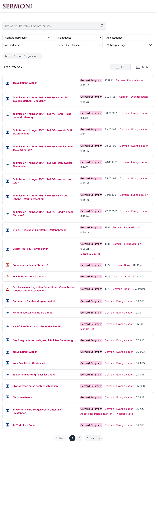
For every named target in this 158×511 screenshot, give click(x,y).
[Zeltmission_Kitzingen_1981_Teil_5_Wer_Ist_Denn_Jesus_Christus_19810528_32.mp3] (7, 148)
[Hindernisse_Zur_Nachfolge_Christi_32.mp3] (7, 312)
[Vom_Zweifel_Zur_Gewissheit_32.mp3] (7, 363)
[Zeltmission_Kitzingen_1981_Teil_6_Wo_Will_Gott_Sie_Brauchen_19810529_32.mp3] (7, 131)
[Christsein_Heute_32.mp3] (7, 397)
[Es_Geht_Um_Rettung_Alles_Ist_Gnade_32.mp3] (7, 374)
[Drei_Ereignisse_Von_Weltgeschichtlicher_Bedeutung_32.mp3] (7, 340)
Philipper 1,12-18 (124, 413)
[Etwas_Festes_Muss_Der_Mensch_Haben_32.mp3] (7, 385)
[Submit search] (102, 26)
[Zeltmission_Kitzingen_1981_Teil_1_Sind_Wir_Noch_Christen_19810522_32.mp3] (7, 213)
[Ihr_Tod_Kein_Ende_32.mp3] (7, 425)
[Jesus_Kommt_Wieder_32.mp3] (7, 351)
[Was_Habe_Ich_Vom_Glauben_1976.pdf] (7, 276)
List (123, 67)
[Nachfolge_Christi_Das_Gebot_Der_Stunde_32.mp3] (7, 326)
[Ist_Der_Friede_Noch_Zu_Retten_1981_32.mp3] (7, 229)
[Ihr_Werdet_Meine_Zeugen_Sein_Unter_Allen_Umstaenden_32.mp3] (7, 411)
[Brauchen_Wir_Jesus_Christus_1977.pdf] (7, 265)
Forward (91, 438)
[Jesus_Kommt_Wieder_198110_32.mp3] (7, 82)
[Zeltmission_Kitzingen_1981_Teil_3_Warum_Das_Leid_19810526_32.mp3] (7, 180)
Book (127, 265)
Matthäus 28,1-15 (90, 253)
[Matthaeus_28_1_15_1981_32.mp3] (7, 248)
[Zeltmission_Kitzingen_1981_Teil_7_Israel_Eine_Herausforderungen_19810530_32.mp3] (7, 115)
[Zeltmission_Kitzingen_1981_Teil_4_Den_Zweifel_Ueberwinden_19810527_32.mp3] (7, 164)
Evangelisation (135, 80)
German (120, 80)
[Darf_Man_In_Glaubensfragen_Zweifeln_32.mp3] (7, 301)
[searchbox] (54, 26)
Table (145, 67)
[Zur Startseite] (17, 6)
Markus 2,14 (87, 328)
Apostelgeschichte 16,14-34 (96, 413)
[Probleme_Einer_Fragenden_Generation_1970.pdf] (7, 288)
